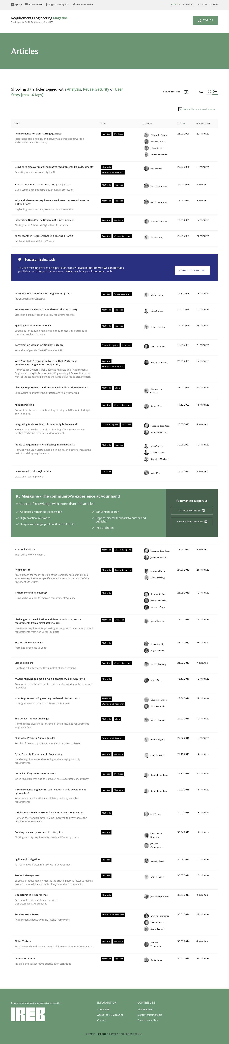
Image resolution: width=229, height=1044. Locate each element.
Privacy (113, 1034)
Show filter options (172, 91)
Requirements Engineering (39, 20)
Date (179, 123)
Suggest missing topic (192, 270)
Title (17, 123)
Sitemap (90, 1034)
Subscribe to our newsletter (190, 521)
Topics (207, 20)
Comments (188, 4)
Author (147, 123)
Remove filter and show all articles (198, 109)
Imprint (102, 1034)
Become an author (147, 1020)
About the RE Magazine (110, 1014)
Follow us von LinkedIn (190, 510)
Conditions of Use (131, 1034)
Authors (202, 4)
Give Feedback (145, 1009)
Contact (101, 1020)
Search (214, 4)
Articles (175, 4)
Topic (103, 123)
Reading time (203, 123)
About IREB (103, 1009)
